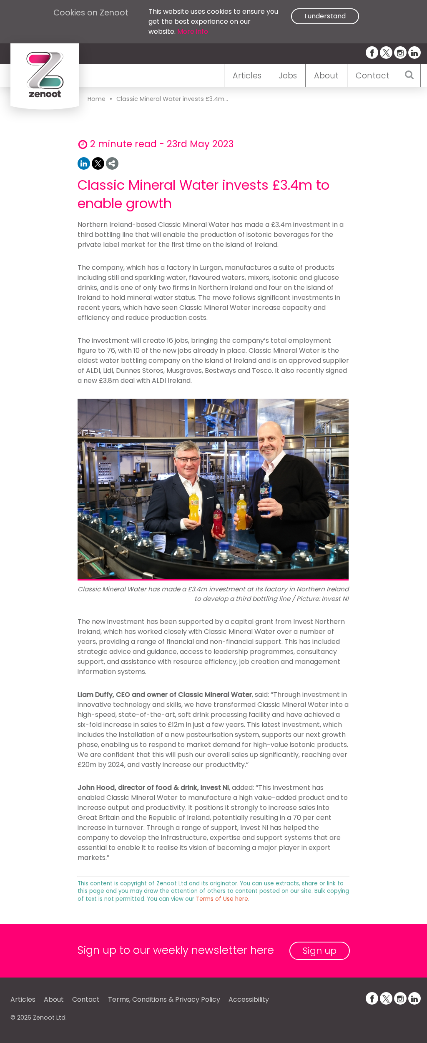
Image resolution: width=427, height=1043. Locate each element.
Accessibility (249, 999)
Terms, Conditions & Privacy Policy (164, 999)
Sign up (320, 950)
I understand (325, 16)
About (326, 75)
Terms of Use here (222, 899)
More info (192, 31)
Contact (372, 75)
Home (96, 99)
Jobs (288, 75)
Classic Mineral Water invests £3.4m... (172, 99)
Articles (247, 75)
